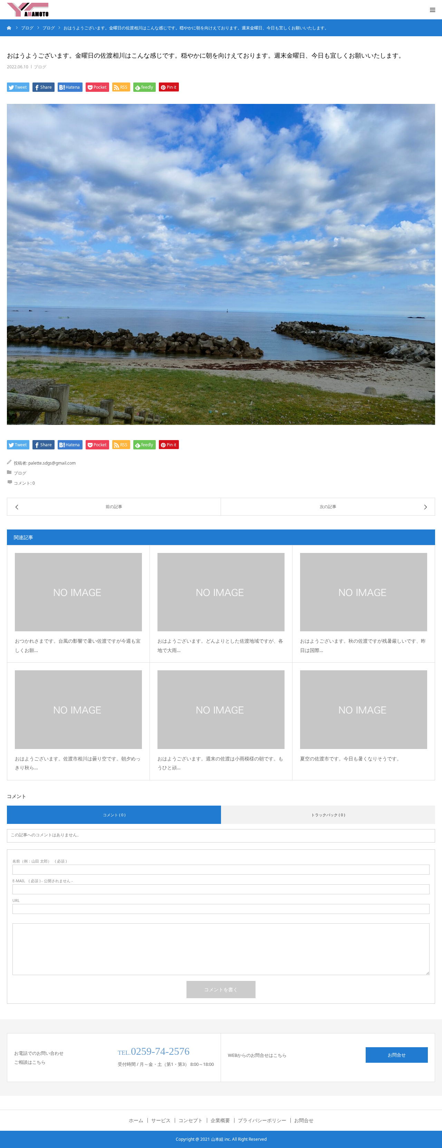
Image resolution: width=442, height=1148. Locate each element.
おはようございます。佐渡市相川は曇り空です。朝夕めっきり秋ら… (78, 763)
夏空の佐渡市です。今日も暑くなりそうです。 (351, 758)
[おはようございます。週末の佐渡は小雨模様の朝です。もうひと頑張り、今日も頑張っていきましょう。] (221, 709)
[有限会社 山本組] (27, 10)
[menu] (432, 9)
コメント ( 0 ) (114, 814)
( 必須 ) (39, 861)
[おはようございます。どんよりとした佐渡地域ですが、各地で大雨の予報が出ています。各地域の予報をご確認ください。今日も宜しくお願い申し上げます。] (221, 592)
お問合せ (397, 1055)
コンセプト (191, 1120)
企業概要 (220, 1120)
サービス (161, 1120)
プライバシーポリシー (262, 1120)
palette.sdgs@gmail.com (52, 463)
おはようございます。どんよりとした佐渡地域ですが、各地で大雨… (220, 645)
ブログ (40, 67)
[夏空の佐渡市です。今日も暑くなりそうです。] (363, 709)
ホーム (136, 1120)
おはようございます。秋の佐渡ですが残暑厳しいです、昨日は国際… (363, 645)
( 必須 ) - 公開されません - (42, 881)
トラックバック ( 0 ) (328, 814)
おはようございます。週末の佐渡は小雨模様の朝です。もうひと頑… (220, 763)
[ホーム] (9, 28)
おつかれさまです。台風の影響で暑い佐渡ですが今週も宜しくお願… (78, 645)
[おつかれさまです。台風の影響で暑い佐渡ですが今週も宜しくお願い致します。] (78, 592)
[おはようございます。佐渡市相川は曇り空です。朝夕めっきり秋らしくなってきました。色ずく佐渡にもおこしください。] (78, 709)
